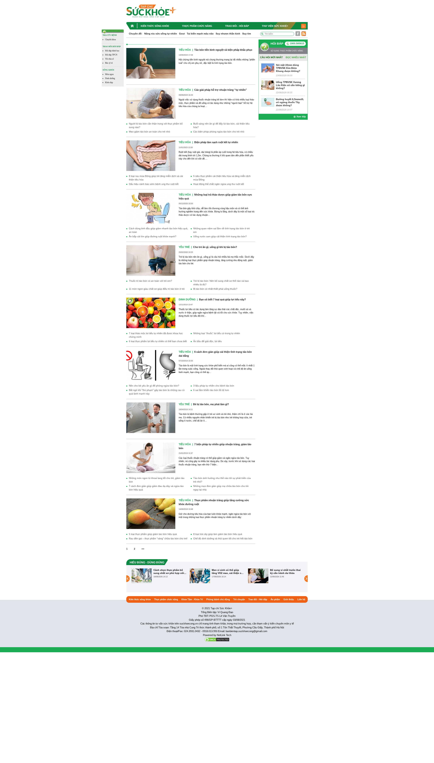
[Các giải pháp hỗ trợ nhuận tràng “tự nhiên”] (150, 103)
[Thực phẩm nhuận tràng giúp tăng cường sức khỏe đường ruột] (150, 513)
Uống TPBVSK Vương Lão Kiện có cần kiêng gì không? (290, 85)
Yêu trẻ (184, 247)
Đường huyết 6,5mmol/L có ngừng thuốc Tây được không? (290, 102)
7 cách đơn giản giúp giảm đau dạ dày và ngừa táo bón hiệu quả (156, 488)
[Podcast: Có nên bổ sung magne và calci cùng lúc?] (258, 578)
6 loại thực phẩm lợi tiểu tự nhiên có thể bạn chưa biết (158, 341)
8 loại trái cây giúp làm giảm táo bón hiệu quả (217, 534)
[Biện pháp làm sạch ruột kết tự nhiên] (150, 155)
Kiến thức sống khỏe (155, 26)
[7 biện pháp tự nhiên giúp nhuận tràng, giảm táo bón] (150, 457)
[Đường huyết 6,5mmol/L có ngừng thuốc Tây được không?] (267, 102)
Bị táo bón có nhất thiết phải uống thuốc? (215, 288)
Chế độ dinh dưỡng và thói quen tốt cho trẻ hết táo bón (222, 538)
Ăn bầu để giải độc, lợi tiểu (207, 341)
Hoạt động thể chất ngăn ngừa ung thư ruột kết (218, 184)
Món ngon (109, 74)
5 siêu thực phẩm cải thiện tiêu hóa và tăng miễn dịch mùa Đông (222, 178)
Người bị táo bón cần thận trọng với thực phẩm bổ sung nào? (156, 125)
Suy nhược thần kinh (228, 33)
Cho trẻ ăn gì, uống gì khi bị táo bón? (215, 247)
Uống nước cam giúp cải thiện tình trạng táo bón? (220, 236)
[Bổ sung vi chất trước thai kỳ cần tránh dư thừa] (200, 575)
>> (143, 549)
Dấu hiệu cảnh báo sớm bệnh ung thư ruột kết (154, 184)
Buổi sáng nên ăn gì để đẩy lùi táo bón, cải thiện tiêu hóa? (221, 125)
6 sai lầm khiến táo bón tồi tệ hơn (211, 390)
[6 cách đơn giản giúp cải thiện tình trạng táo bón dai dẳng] (150, 365)
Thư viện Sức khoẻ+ (275, 26)
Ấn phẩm (275, 599)
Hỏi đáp (277, 43)
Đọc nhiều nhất (296, 57)
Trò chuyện (239, 599)
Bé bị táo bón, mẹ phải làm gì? (211, 404)
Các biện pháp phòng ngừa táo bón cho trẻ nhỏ (218, 131)
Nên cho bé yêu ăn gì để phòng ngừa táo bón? (154, 385)
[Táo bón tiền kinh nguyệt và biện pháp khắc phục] (150, 63)
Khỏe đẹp (109, 82)
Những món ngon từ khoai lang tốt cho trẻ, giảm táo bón (156, 480)
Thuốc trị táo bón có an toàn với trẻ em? (150, 280)
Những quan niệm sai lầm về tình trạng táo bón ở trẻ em (221, 230)
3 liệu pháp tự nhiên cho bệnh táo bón (213, 385)
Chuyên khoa (110, 39)
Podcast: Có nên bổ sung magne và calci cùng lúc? (285, 571)
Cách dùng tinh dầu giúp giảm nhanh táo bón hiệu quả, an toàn (158, 230)
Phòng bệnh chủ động (218, 599)
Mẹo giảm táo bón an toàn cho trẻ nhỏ (149, 131)
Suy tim (246, 33)
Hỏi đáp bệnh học (112, 51)
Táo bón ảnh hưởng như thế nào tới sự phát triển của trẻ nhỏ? (222, 480)
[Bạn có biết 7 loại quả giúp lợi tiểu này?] (150, 313)
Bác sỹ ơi (109, 63)
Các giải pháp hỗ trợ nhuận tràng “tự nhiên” (220, 89)
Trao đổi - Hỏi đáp (237, 26)
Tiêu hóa (185, 49)
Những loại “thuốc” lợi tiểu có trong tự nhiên (216, 333)
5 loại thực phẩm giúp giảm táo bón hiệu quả (153, 534)
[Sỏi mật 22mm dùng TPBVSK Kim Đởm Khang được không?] (267, 67)
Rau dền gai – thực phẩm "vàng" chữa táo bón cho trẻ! (158, 538)
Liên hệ (301, 599)
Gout (182, 33)
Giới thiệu (288, 599)
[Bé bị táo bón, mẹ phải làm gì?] (150, 417)
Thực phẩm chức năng (197, 26)
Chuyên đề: (135, 33)
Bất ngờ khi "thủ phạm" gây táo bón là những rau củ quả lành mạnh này (157, 392)
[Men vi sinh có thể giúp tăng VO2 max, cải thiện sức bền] (141, 575)
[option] (159, 575)
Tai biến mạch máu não (200, 33)
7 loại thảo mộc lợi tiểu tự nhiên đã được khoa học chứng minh (156, 335)
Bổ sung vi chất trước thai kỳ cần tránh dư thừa (227, 571)
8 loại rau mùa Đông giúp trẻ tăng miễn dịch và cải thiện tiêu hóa (156, 178)
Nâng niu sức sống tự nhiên (160, 33)
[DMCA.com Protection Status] (217, 639)
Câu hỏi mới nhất (271, 57)
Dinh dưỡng (110, 78)
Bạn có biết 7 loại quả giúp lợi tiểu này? (222, 299)
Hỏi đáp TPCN (111, 55)
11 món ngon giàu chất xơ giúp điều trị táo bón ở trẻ (157, 288)
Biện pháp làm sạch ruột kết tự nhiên (216, 142)
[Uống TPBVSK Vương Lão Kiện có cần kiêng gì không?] (267, 85)
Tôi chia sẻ (109, 59)
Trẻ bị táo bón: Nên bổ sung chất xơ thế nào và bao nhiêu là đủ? (221, 282)
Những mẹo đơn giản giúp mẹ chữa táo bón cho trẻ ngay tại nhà (221, 488)
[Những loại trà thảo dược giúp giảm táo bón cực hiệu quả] (150, 208)
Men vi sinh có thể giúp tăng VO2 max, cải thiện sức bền (169, 572)
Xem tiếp (301, 116)
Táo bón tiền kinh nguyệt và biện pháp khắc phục (223, 49)
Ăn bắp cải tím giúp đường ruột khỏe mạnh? (152, 236)
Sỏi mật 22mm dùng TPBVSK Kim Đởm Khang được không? (288, 68)
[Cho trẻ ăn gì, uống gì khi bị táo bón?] (150, 260)
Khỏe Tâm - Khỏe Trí (192, 599)
